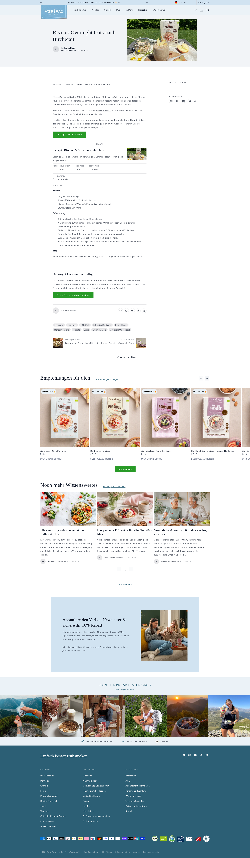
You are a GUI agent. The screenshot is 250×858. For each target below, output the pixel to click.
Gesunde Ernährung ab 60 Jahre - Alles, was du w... (180, 532)
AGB (128, 780)
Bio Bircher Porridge (100, 451)
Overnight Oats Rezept (120, 330)
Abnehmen (59, 325)
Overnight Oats (99, 330)
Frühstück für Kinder (102, 325)
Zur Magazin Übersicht (114, 486)
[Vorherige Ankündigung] (41, 2)
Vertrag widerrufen (135, 801)
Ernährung (71, 325)
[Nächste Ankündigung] (147, 2)
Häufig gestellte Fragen (94, 790)
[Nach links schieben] (201, 378)
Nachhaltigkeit (90, 780)
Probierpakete (47, 821)
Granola (44, 786)
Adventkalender (48, 826)
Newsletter (88, 811)
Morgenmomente (61, 330)
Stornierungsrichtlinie (151, 852)
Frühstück (84, 325)
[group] (21, 716)
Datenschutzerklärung (136, 806)
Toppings (44, 811)
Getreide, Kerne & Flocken (53, 816)
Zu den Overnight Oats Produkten (73, 295)
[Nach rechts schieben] (207, 378)
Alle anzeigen (125, 469)
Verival (49, 852)
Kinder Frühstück (48, 801)
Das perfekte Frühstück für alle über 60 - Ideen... (124, 532)
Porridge (44, 780)
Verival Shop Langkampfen (96, 786)
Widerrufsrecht (133, 796)
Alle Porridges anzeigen (106, 379)
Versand (109, 852)
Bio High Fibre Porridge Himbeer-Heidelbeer (213, 451)
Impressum (131, 775)
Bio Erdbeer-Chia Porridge (53, 451)
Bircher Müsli (104, 110)
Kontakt (129, 811)
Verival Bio (57, 84)
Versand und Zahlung (136, 790)
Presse (86, 801)
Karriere (87, 806)
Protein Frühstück (49, 796)
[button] (81, 10)
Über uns (87, 775)
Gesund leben (121, 325)
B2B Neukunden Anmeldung (96, 816)
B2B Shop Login (90, 821)
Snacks (43, 806)
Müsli (43, 790)
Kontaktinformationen (122, 852)
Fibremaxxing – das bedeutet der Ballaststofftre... (62, 532)
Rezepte (69, 84)
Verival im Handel (91, 796)
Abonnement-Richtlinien (138, 786)
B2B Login (202, 2)
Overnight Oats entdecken (69, 134)
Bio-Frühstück (47, 775)
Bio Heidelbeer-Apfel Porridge (155, 451)
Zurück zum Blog (126, 356)
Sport (86, 330)
